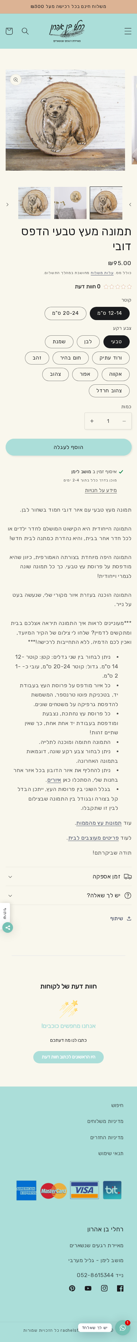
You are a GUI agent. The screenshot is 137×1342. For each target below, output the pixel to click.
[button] (128, 31)
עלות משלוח (102, 273)
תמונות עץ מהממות (99, 823)
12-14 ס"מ (109, 313)
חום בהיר (70, 358)
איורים (54, 780)
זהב (37, 358)
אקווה (115, 374)
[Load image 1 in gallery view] (106, 203)
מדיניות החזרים (107, 1138)
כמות (126, 407)
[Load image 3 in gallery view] (34, 203)
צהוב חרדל (109, 391)
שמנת (59, 342)
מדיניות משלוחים (105, 1121)
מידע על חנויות (101, 490)
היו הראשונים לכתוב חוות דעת (68, 1057)
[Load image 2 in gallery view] (70, 203)
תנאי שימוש (111, 1153)
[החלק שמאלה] (129, 204)
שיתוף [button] (116, 919)
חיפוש (117, 1105)
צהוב (55, 374)
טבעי (116, 342)
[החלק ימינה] (7, 204)
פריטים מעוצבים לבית (93, 838)
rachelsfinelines (78, 1330)
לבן (88, 342)
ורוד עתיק (111, 358)
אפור (85, 374)
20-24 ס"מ (65, 313)
